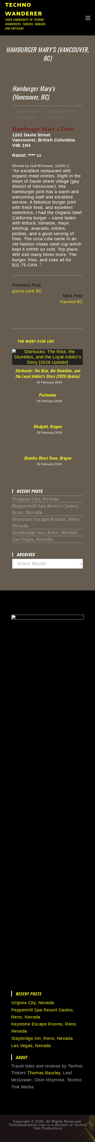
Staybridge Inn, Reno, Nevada (45, 532)
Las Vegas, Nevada (32, 539)
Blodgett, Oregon (47, 426)
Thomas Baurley (43, 1072)
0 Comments (53, 117)
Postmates (47, 394)
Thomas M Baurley (29, 111)
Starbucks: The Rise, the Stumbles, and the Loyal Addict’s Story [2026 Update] (47, 373)
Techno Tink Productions (60, 1126)
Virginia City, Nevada (35, 499)
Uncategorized (26, 117)
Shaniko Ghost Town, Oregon (47, 458)
